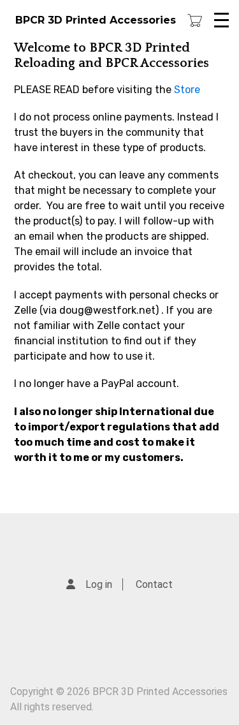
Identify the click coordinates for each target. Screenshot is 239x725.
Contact (154, 584)
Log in (98, 584)
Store (187, 90)
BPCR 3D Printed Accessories (95, 20)
